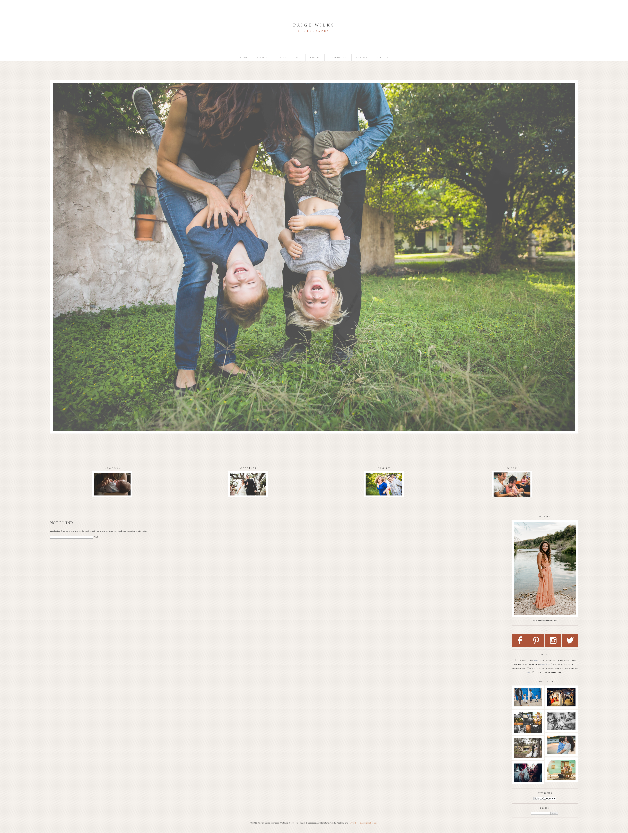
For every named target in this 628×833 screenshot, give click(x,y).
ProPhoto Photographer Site (364, 823)
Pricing (315, 58)
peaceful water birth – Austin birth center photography (528, 772)
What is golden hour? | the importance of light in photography (528, 721)
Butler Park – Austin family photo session (528, 694)
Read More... (520, 705)
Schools (382, 58)
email (529, 672)
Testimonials (338, 58)
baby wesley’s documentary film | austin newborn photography (561, 721)
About (243, 58)
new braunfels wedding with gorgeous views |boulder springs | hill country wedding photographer (561, 701)
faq (298, 58)
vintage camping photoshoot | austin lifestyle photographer (561, 768)
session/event (545, 665)
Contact (361, 58)
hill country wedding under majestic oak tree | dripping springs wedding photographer (528, 750)
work (536, 661)
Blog (283, 58)
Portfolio (263, 58)
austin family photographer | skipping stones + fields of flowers (561, 744)
